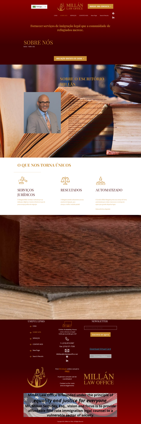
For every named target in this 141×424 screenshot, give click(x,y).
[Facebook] (113, 13)
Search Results (38, 356)
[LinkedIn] (113, 17)
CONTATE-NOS (38, 344)
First (57, 369)
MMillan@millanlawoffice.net (67, 354)
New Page (36, 350)
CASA (34, 326)
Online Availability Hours (68, 329)
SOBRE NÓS (37, 332)
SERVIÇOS (36, 338)
